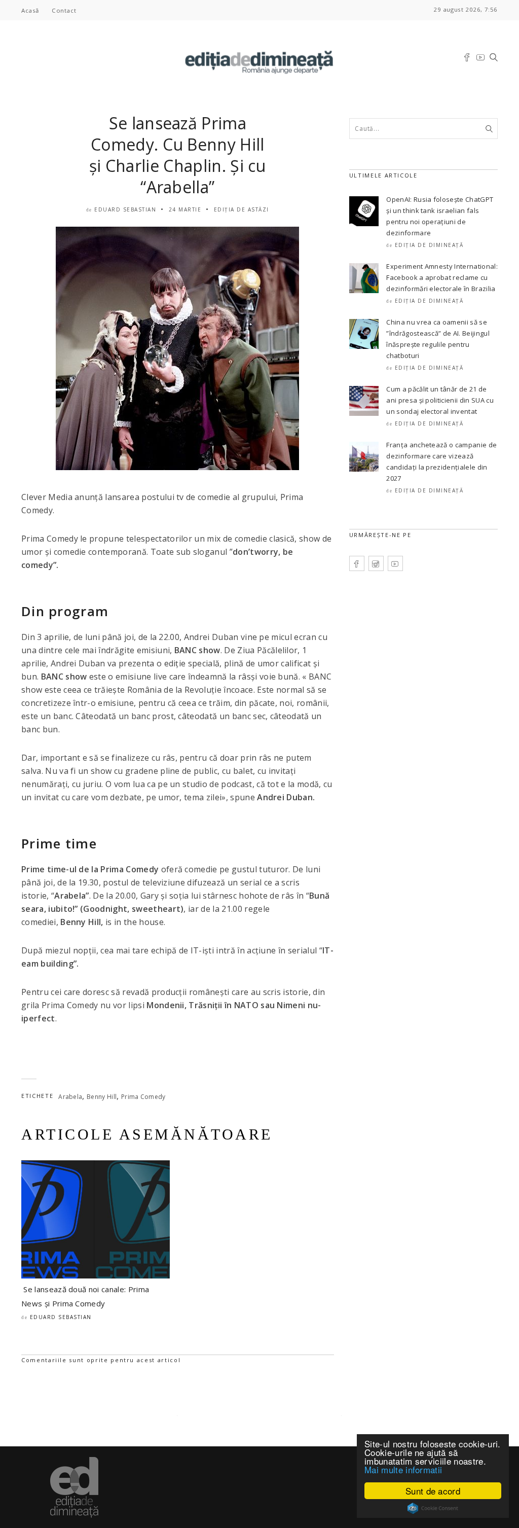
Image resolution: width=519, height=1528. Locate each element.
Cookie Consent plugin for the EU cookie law (432, 1508)
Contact (64, 10)
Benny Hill (102, 1096)
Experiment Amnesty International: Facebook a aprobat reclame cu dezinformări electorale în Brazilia (442, 277)
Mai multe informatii (403, 1469)
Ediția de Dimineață (429, 244)
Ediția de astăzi (241, 209)
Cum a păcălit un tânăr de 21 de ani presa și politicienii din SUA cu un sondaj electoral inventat (440, 400)
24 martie (185, 209)
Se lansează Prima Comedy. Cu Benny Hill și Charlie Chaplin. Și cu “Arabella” (177, 155)
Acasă (30, 10)
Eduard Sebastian (125, 209)
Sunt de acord (432, 1490)
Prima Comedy (143, 1096)
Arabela (70, 1096)
